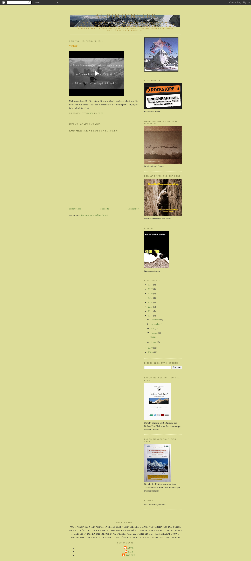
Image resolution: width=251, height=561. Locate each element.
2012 (150, 311)
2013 (150, 306)
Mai (153, 328)
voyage (153, 336)
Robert (131, 555)
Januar (154, 342)
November (156, 323)
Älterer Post (133, 208)
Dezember (155, 319)
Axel (130, 548)
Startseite (104, 208)
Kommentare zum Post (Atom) (94, 215)
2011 (150, 315)
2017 (150, 289)
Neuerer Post (75, 208)
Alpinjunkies (125, 15)
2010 (150, 347)
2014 (150, 302)
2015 (150, 297)
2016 (150, 293)
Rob (130, 551)
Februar (154, 332)
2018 (150, 284)
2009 (150, 352)
